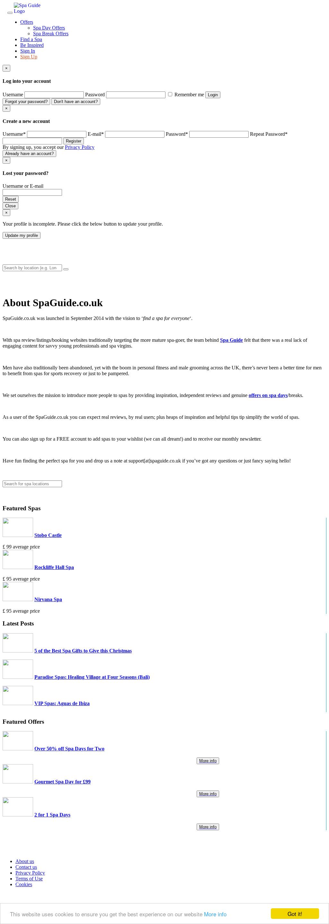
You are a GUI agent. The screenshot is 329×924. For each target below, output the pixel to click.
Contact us (26, 867)
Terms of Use (29, 878)
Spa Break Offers (50, 33)
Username (13, 94)
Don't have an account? (76, 101)
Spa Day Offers (49, 27)
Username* (14, 134)
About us (24, 861)
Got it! (295, 914)
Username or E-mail (23, 186)
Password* (177, 134)
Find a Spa (31, 39)
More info (215, 914)
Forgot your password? (26, 101)
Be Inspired (32, 45)
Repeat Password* (269, 134)
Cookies (23, 884)
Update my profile (21, 235)
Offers (26, 22)
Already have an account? (29, 153)
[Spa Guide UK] (33, 11)
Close (10, 205)
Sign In (27, 51)
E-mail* (96, 134)
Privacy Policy (79, 147)
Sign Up (28, 56)
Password (95, 94)
